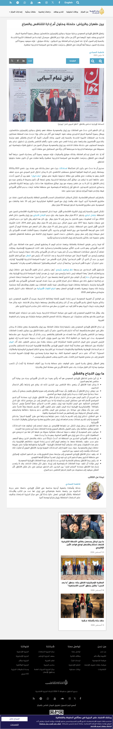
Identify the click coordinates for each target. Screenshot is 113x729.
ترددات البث (75, 660)
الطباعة (72, 61)
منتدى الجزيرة (49, 665)
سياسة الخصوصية (99, 660)
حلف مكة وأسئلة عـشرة (93, 621)
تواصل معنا (76, 651)
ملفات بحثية (30, 12)
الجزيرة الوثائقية (22, 665)
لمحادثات (63, 168)
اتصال (28, 256)
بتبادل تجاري (90, 215)
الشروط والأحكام (100, 656)
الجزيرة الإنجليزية (22, 656)
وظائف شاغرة (75, 656)
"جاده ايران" (36, 176)
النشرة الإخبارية (74, 665)
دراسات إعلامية (44, 12)
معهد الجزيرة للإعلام (46, 656)
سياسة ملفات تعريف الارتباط (95, 665)
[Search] (77, 3)
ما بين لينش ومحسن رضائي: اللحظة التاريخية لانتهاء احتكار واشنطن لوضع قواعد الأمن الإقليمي (82, 545)
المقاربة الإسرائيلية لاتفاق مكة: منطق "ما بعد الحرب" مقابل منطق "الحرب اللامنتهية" (82, 584)
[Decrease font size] (93, 62)
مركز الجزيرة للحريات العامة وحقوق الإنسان (44, 671)
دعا (87, 277)
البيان (11, 342)
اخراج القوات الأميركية (46, 289)
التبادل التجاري (39, 215)
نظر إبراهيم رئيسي (64, 270)
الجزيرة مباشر (24, 660)
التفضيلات (102, 669)
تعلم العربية (49, 660)
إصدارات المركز (16, 12)
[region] (56, 722)
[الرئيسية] (97, 11)
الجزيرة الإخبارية (23, 651)
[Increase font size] (100, 62)
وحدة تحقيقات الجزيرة (20, 669)
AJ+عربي (25, 673)
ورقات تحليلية (72, 12)
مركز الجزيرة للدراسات (46, 651)
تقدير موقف (59, 12)
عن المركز (84, 12)
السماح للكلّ (14, 719)
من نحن (103, 651)
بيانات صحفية (74, 669)
